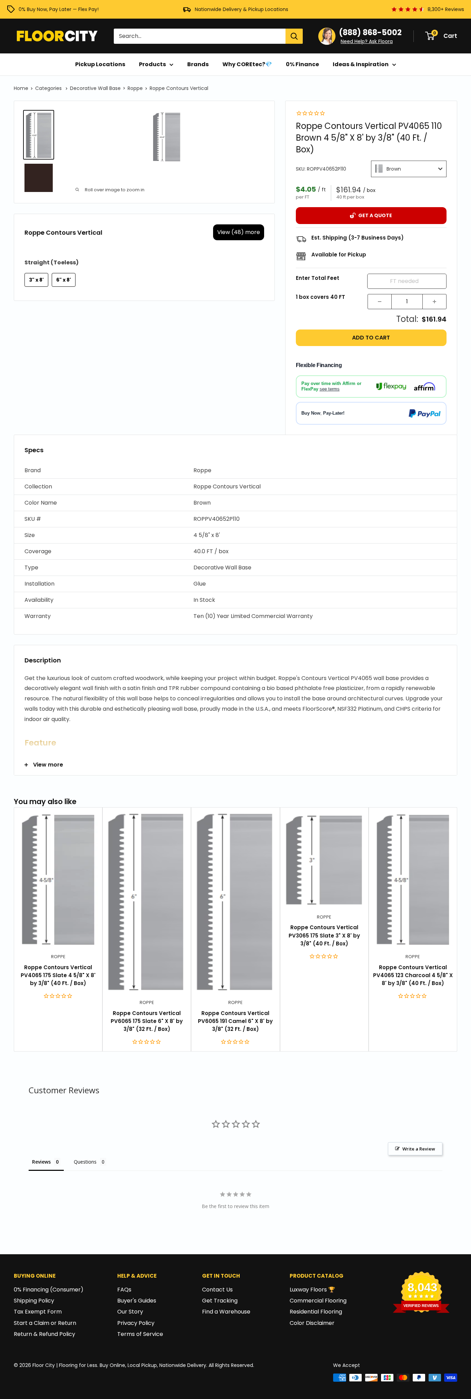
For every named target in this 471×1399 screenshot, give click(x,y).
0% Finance (302, 64)
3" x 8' (36, 279)
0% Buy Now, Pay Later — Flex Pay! (59, 9)
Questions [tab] (85, 1161)
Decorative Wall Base (95, 88)
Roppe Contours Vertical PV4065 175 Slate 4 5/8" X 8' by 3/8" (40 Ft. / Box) (58, 975)
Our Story (130, 1312)
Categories (49, 88)
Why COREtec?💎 (247, 64)
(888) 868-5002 (370, 32)
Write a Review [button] (418, 1149)
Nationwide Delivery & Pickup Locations (241, 9)
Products (152, 64)
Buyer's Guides (136, 1301)
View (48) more (238, 232)
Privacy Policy (135, 1323)
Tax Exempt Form (38, 1312)
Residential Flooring (316, 1312)
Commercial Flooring (318, 1301)
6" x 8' (63, 279)
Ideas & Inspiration (361, 64)
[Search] (294, 36)
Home (21, 88)
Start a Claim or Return (45, 1323)
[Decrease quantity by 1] (379, 301)
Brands (198, 64)
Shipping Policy (34, 1301)
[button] (235, 471)
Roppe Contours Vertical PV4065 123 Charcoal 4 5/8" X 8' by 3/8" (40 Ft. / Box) (413, 975)
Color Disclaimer (312, 1323)
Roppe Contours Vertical (179, 88)
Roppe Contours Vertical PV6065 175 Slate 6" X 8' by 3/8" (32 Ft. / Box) (147, 1021)
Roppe (135, 88)
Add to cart (371, 338)
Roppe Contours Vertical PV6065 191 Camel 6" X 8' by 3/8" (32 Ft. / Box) (235, 1021)
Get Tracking (220, 1301)
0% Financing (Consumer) (48, 1290)
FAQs (124, 1290)
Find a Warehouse (226, 1312)
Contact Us (217, 1290)
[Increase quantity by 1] (434, 301)
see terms (330, 389)
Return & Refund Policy (44, 1334)
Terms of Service (140, 1334)
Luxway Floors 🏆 (312, 1290)
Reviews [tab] (41, 1161)
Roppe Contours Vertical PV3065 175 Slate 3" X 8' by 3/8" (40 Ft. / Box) (324, 935)
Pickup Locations (100, 64)
